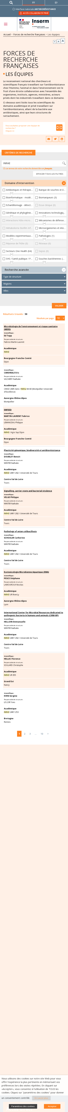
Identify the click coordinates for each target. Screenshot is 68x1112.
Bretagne (8, 718)
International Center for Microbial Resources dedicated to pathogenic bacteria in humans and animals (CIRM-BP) (33, 614)
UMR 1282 (11, 473)
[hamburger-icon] (5, 24)
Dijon (6, 361)
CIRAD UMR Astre (11, 389)
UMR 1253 (11, 712)
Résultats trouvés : (13, 314)
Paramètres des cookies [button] (23, 1106)
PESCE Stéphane (12, 578)
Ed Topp (8, 335)
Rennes (7, 722)
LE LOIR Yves (9, 702)
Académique (10, 348)
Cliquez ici (10, 131)
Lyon (6, 604)
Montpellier (9, 401)
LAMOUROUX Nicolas (13, 584)
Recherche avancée (17, 269)
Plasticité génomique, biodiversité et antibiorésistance (32, 450)
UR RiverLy (11, 594)
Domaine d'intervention (19, 183)
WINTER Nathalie (11, 463)
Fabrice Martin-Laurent (14, 342)
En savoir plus (41, 1098)
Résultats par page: (45, 318)
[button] (34, 183)
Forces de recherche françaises (29, 34)
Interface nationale (36, 9)
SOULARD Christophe (13, 665)
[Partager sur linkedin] (62, 139)
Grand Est (9, 681)
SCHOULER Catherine (14, 537)
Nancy (6, 685)
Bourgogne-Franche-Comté (17, 358)
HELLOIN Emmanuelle (14, 621)
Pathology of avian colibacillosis (20, 531)
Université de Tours (29, 473)
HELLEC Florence (12, 658)
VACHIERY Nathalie (12, 379)
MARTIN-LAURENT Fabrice (17, 416)
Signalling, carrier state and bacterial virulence (28, 491)
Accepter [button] (52, 1106)
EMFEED (8, 409)
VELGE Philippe (11, 497)
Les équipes (19, 74)
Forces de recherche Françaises (20, 59)
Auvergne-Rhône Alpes (15, 398)
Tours (6, 482)
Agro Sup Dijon (17, 432)
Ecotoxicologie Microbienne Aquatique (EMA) (26, 572)
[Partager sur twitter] (55, 139)
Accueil (7, 34)
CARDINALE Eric (11, 372)
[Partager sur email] (49, 139)
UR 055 (10, 675)
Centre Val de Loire (13, 479)
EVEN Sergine (10, 696)
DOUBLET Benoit (12, 456)
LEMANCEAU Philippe (13, 422)
